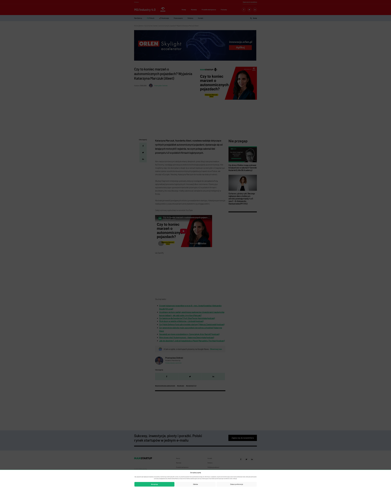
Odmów (195, 484)
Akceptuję (154, 484)
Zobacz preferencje (236, 484)
